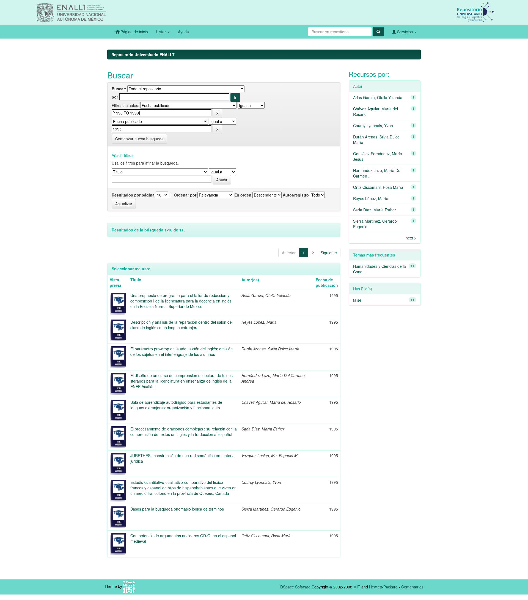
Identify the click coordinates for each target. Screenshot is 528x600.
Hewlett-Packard (383, 587)
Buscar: (119, 88)
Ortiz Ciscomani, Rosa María (378, 187)
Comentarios (412, 587)
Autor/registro (296, 195)
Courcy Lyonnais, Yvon (373, 125)
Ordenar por (185, 195)
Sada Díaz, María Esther (374, 209)
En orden (242, 195)
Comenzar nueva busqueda (139, 138)
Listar (161, 31)
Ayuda (183, 31)
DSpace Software (295, 587)
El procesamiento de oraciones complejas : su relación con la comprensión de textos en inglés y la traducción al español (183, 431)
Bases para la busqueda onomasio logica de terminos (177, 509)
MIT (356, 587)
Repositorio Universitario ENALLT (143, 54)
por (115, 97)
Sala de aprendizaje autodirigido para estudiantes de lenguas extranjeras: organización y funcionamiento (176, 404)
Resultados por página (133, 195)
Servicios (405, 31)
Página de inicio (133, 31)
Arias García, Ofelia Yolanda (377, 97)
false (357, 300)
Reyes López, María (370, 198)
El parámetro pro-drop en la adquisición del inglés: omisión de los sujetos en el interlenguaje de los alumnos (181, 351)
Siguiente (329, 252)
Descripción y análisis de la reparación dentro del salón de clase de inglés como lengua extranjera (181, 324)
